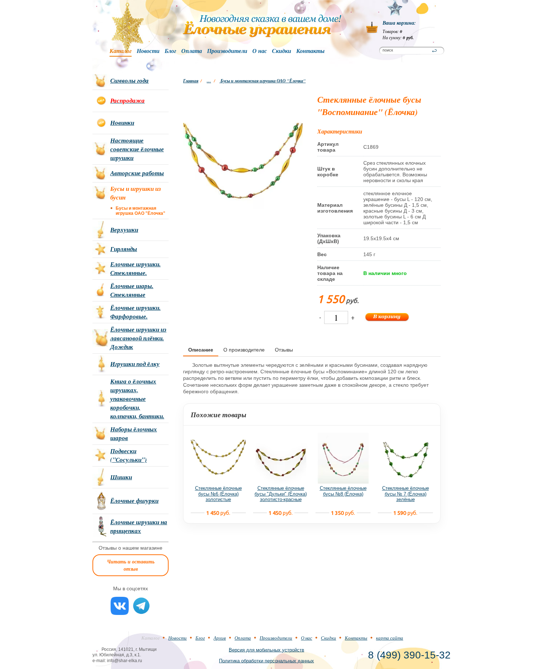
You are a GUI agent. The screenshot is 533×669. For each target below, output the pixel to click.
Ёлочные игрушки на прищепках (138, 526)
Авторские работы (137, 173)
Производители (227, 51)
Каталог (121, 51)
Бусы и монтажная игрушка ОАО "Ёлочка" (262, 81)
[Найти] (434, 50)
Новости (148, 51)
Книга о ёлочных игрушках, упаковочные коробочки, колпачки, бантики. (137, 398)
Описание (200, 350)
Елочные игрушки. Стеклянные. (135, 268)
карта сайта (389, 638)
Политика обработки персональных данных (266, 660)
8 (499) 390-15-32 (409, 655)
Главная (190, 81)
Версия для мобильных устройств (266, 649)
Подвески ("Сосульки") (128, 455)
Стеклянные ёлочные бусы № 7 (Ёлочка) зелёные (405, 493)
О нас (259, 51)
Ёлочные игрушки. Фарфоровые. (135, 312)
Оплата (191, 51)
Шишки (121, 477)
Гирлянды (123, 249)
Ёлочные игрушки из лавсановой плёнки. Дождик (138, 338)
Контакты (310, 51)
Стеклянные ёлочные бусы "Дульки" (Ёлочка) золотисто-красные (281, 493)
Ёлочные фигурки (134, 500)
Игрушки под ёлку (135, 364)
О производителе (244, 350)
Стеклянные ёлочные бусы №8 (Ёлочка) (343, 491)
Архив (220, 638)
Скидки (281, 51)
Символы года (129, 80)
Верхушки (124, 229)
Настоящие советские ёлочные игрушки (137, 149)
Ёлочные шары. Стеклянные (131, 290)
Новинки (122, 122)
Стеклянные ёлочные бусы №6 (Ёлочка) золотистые (218, 493)
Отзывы (284, 350)
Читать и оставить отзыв (130, 565)
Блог (170, 51)
